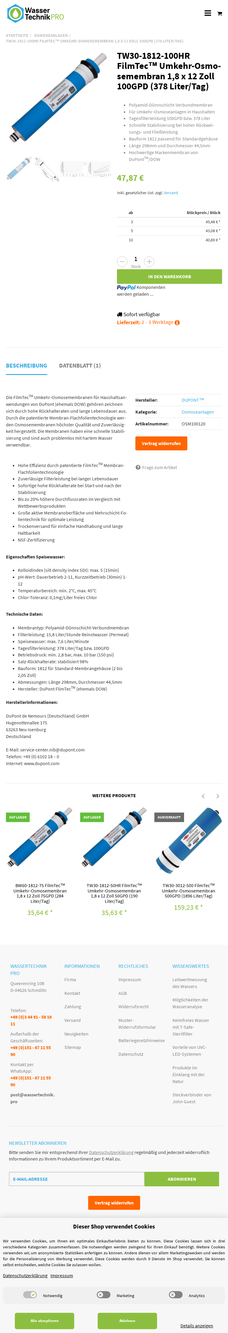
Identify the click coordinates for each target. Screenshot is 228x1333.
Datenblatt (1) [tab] (80, 365)
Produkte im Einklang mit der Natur (188, 1074)
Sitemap (72, 1047)
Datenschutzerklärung (111, 1152)
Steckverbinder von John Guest (191, 1098)
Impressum (129, 979)
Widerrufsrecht (133, 1006)
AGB (122, 993)
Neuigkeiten (76, 1034)
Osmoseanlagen (198, 412)
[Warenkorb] (218, 13)
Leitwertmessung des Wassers (189, 982)
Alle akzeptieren (44, 1320)
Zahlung (72, 1006)
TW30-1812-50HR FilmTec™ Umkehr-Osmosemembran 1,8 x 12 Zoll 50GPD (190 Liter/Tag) (114, 893)
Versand (171, 192)
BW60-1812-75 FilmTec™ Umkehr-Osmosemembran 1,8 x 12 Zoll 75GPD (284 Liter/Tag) (40, 893)
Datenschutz (130, 1054)
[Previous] (203, 796)
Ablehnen (127, 1320)
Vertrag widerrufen (161, 443)
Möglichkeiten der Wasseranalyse (190, 1003)
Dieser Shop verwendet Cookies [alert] (114, 1226)
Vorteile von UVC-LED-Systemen (189, 1050)
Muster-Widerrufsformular (137, 1023)
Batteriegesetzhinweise (141, 1040)
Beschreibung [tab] (26, 365)
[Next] (218, 796)
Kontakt (72, 993)
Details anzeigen (196, 1326)
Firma (70, 979)
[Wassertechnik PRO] (35, 13)
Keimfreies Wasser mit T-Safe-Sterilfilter (190, 1027)
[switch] (30, 1294)
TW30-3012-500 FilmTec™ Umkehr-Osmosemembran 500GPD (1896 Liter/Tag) (188, 890)
